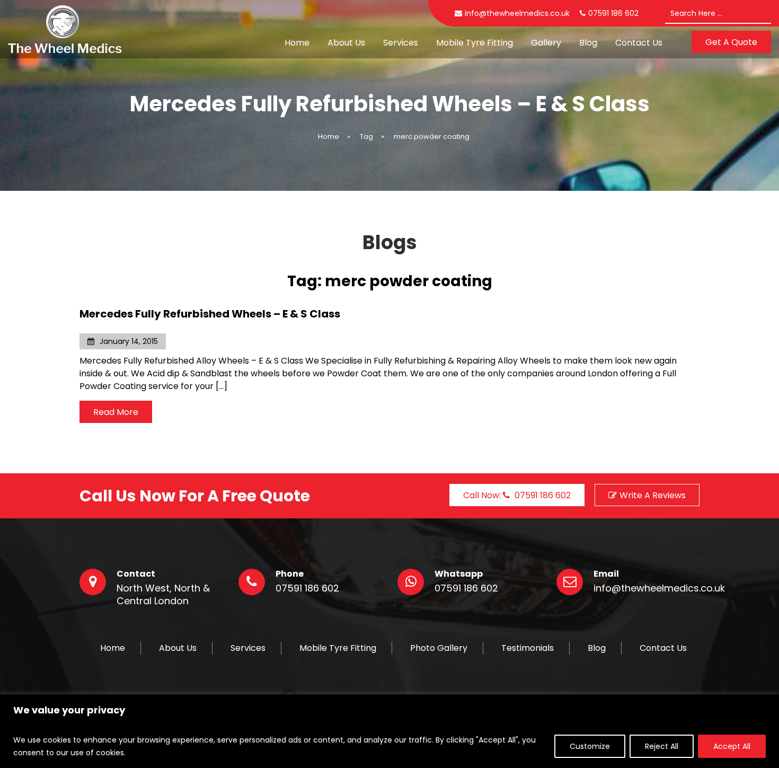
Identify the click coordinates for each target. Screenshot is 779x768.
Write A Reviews (652, 495)
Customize (590, 746)
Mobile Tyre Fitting (474, 43)
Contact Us (638, 43)
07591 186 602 (307, 588)
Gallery (546, 43)
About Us (346, 43)
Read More (115, 412)
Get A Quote (731, 42)
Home (297, 43)
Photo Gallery (438, 648)
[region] (389, 731)
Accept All (731, 746)
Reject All (661, 746)
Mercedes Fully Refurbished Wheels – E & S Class (209, 313)
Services (400, 43)
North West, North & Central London (163, 594)
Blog (588, 43)
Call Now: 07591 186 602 (517, 495)
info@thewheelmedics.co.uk (517, 13)
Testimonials (527, 648)
